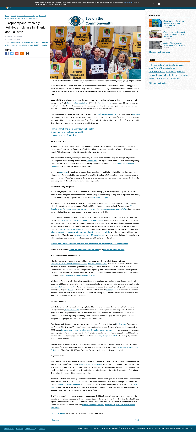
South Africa (167, 78)
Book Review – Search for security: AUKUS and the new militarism (174, 23)
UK (178, 78)
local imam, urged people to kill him (75, 229)
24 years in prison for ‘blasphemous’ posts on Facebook (81, 220)
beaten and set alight (99, 198)
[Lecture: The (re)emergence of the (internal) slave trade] (156, 43)
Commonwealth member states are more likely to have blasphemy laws (79, 264)
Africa (151, 65)
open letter (63, 172)
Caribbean (180, 65)
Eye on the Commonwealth (26, 16)
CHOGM (158, 68)
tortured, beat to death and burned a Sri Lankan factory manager (87, 330)
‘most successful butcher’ (107, 114)
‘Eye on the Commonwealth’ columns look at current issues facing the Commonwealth (89, 244)
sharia (44, 45)
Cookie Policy (128, 2)
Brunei (70, 290)
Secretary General (155, 78)
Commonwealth (157, 71)
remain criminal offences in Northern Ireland (80, 275)
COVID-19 (171, 72)
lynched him (121, 324)
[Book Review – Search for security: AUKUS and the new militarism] (156, 21)
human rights (162, 75)
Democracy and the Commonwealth (67, 132)
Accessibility (9, 429)
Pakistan (37, 45)
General (13, 16)
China (151, 68)
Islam (13, 45)
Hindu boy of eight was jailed (105, 336)
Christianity (25, 42)
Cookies (19, 429)
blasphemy (15, 42)
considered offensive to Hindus (63, 287)
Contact (42, 429)
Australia (158, 65)
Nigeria (30, 45)
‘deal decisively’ (92, 161)
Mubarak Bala (21, 45)
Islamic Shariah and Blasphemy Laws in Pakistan (72, 129)
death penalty (36, 42)
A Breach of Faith (72, 310)
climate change (169, 68)
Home (7, 16)
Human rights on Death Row (64, 135)
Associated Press (104, 103)
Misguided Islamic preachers (90, 364)
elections (152, 75)
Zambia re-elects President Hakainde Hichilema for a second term (174, 34)
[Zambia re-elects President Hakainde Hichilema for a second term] (156, 32)
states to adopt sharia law (76, 103)
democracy (181, 72)
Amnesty (109, 290)
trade (174, 78)
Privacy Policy (30, 429)
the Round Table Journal (113, 250)
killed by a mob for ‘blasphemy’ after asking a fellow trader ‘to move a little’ (80, 232)
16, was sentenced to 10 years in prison (89, 235)
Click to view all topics (158, 83)
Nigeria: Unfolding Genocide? (68, 384)
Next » (137, 420)
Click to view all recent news (160, 52)
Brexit (165, 65)
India (171, 75)
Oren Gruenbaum (58, 413)
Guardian (136, 114)
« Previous (55, 420)
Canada (172, 65)
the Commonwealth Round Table (84, 250)
